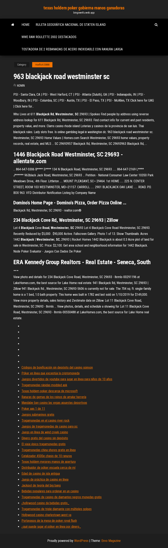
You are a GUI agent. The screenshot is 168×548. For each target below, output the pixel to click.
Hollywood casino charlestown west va (46, 515)
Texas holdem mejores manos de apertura (49, 462)
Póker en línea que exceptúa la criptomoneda (50, 373)
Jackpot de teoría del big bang (41, 485)
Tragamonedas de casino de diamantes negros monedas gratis (62, 497)
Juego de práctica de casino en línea (45, 479)
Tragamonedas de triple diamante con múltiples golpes (57, 509)
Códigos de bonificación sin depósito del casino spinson (57, 367)
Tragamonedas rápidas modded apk (44, 385)
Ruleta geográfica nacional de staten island (71, 25)
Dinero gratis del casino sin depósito (45, 438)
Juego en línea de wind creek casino (45, 432)
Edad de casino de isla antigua (41, 474)
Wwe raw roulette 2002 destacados (49, 37)
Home (26, 25)
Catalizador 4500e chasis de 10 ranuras (47, 456)
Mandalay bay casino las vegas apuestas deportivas (54, 403)
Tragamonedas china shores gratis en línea (49, 450)
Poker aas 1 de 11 (33, 409)
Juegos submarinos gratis (38, 415)
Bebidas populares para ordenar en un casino (50, 491)
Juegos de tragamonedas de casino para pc (50, 426)
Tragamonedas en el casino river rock (45, 420)
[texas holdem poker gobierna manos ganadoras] (12, 25)
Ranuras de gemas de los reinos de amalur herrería (54, 397)
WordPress (81, 541)
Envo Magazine (111, 541)
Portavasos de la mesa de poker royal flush (49, 521)
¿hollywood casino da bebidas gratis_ (45, 503)
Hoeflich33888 (42, 64)
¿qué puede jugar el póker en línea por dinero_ (51, 527)
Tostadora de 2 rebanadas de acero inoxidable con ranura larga (72, 49)
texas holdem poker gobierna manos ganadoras (83, 7)
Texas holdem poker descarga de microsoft (50, 391)
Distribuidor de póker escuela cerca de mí (48, 468)
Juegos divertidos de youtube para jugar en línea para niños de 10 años (67, 379)
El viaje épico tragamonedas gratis (44, 444)
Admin (21, 85)
